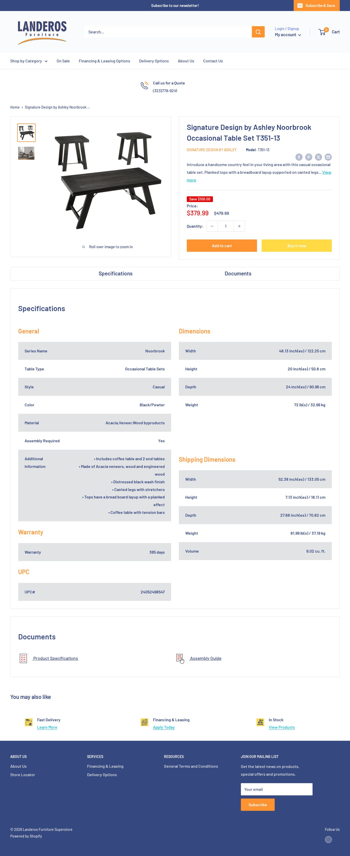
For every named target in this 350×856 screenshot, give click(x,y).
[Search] (258, 31)
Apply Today (164, 727)
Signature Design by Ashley (211, 150)
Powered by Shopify (26, 836)
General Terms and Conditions (191, 766)
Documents (238, 273)
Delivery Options (154, 60)
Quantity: (195, 226)
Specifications (115, 273)
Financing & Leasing (105, 766)
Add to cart (222, 245)
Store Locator (22, 774)
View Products (282, 727)
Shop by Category (26, 60)
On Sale (63, 60)
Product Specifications (55, 658)
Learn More (47, 727)
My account (286, 34)
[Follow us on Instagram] (328, 839)
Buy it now (296, 245)
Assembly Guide (205, 658)
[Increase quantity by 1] (239, 226)
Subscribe (258, 804)
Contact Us (213, 60)
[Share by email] (328, 157)
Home (15, 107)
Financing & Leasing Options (104, 60)
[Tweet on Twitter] (318, 157)
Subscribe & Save (320, 5)
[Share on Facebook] (299, 157)
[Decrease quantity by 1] (212, 226)
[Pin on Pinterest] (308, 157)
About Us (186, 60)
